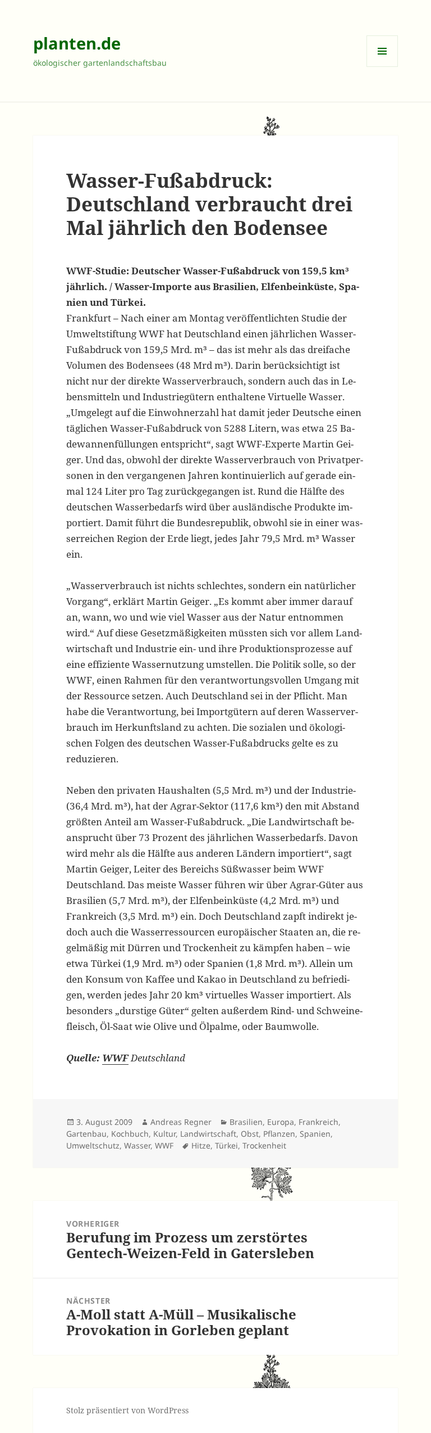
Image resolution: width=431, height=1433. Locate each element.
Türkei (226, 1145)
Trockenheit (264, 1145)
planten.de (77, 43)
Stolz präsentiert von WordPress (127, 1410)
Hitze (200, 1145)
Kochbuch (130, 1133)
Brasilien (246, 1121)
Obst (250, 1133)
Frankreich (318, 1121)
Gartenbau (86, 1133)
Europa (280, 1121)
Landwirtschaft (208, 1133)
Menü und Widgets (382, 66)
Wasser (137, 1145)
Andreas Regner (181, 1121)
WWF (164, 1145)
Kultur (164, 1133)
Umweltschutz (93, 1145)
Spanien (315, 1133)
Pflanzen (279, 1133)
